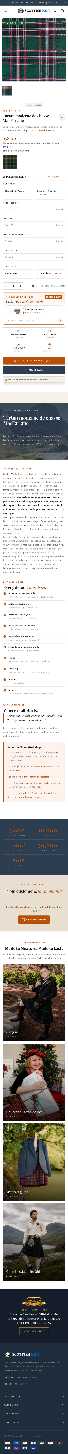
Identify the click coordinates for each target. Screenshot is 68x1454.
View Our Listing (34, 1331)
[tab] (34, 78)
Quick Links (11, 1405)
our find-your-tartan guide (43, 783)
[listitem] (7, 90)
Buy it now (36, 370)
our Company (12, 1413)
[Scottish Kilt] (34, 11)
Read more (9, 451)
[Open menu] (6, 11)
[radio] (10, 162)
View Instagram (36, 919)
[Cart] (62, 11)
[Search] (55, 11)
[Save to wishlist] (62, 117)
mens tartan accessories (36, 776)
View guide (54, 176)
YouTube (36, 786)
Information (12, 1396)
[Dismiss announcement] (65, 3)
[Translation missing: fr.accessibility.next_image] (59, 49)
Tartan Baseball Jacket (28, 797)
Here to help (11, 1422)
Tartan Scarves (41, 766)
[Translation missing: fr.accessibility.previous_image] (8, 49)
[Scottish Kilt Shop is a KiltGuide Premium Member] (34, 1301)
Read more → (46, 130)
